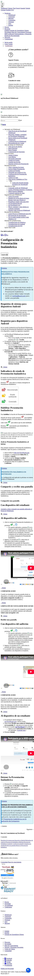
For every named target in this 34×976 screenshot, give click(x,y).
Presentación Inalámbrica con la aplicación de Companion (13, 820)
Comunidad (4, 862)
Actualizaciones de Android (16, 224)
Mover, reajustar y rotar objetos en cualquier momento (18, 207)
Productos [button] (7, 13)
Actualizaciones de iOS (15, 226)
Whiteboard (11, 15)
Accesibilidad (9, 905)
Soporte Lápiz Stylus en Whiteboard (19, 210)
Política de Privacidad (7, 968)
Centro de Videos (10, 949)
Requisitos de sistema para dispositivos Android (13, 840)
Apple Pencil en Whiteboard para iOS (19, 214)
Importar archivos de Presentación (18, 164)
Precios (7, 27)
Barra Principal (12, 148)
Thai (14, 8)
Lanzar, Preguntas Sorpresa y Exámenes (20, 189)
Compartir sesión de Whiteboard (18, 188)
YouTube (9, 963)
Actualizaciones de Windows (17, 222)
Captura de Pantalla (14, 171)
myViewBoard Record (15, 203)
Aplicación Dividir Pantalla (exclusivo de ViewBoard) (20, 183)
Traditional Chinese (6, 8)
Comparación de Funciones (16, 152)
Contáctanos (8, 46)
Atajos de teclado (13, 196)
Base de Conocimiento (18, 32)
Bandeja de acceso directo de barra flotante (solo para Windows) (18, 199)
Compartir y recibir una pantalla (15, 843)
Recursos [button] (7, 29)
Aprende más (21, 730)
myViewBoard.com (19, 296)
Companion (11, 20)
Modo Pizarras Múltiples (15, 191)
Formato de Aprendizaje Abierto (19, 30)
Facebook (9, 958)
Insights (10, 25)
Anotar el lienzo (13, 155)
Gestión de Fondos (14, 160)
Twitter (8, 962)
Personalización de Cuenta (16, 143)
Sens (9, 23)
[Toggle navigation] (2, 4)
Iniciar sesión (8, 42)
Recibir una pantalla (10, 845)
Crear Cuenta (8, 44)
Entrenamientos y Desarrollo (22, 34)
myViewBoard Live (14, 205)
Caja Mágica (12, 157)
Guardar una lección (14, 162)
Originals (11, 22)
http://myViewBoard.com (21, 452)
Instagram (9, 965)
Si (3, 235)
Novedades (8, 32)
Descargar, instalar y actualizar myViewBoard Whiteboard (17, 135)
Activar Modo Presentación (16, 169)
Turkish (28, 8)
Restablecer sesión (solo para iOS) (18, 202)
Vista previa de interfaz (15, 146)
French (18, 8)
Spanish (22, 8)
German (3, 10)
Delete (4, 268)
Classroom (11, 17)
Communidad (9, 39)
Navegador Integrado (14, 158)
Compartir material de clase (16, 193)
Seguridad (8, 904)
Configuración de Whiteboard (17, 141)
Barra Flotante (12, 150)
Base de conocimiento (14, 862)
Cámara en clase (13, 177)
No (7, 235)
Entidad (7, 30)
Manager (11, 18)
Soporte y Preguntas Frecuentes (14, 947)
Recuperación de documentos (17, 215)
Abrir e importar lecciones (16, 167)
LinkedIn (9, 960)
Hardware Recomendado (12, 35)
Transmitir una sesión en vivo (17, 172)
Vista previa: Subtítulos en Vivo (17, 179)
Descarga (7, 37)
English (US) (10, 10)
